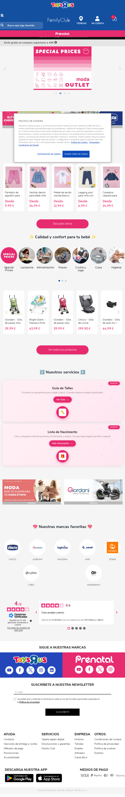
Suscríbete (62, 712)
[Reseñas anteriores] (36, 612)
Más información (60, 443)
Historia (79, 739)
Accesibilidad (11, 757)
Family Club (48, 748)
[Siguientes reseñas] (116, 612)
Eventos (99, 753)
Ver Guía (60, 399)
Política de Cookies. (79, 142)
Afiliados (80, 753)
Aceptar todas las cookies (76, 154)
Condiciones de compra (107, 739)
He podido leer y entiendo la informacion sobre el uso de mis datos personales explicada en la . (58, 701)
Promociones (11, 753)
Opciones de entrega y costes (20, 744)
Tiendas (79, 744)
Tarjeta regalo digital (53, 739)
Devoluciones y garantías (56, 744)
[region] (62, 138)
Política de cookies (105, 748)
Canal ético (81, 757)
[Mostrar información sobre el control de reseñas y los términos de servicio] (30, 620)
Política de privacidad (29, 702)
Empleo (79, 748)
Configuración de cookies (49, 154)
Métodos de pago (13, 748)
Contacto (9, 739)
